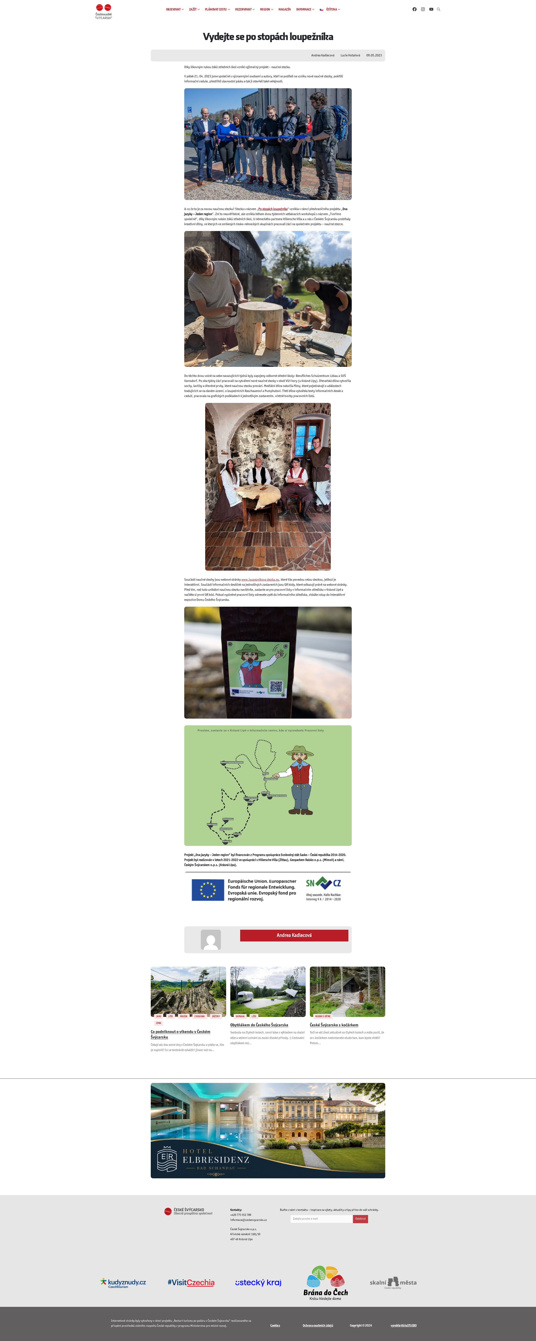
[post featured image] (188, 992)
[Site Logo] (103, 11)
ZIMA (158, 1023)
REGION (265, 9)
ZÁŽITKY (216, 1016)
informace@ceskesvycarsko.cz (248, 1220)
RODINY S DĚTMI (323, 1016)
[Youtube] (431, 9)
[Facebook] (414, 9)
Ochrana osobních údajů (318, 1325)
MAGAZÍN (284, 9)
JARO (158, 1016)
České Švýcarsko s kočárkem (334, 1025)
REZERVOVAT (243, 9)
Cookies (275, 1325)
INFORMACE (303, 9)
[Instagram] (423, 9)
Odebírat (360, 1219)
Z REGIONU (200, 1016)
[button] (439, 9)
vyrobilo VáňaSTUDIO (403, 1325)
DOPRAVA (240, 1016)
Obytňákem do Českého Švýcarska (259, 1025)
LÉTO (170, 1016)
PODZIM (183, 1016)
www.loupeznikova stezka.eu (260, 579)
